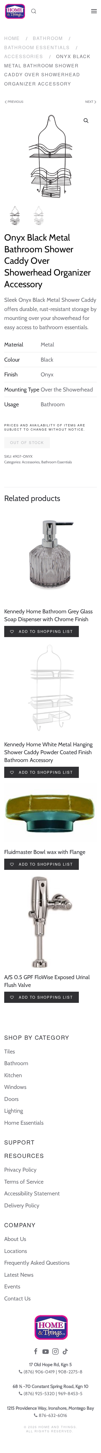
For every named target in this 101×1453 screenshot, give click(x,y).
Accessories (23, 56)
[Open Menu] (94, 11)
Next (89, 101)
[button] (86, 121)
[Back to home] (14, 11)
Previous (15, 101)
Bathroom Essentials (37, 47)
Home (12, 38)
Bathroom (48, 38)
